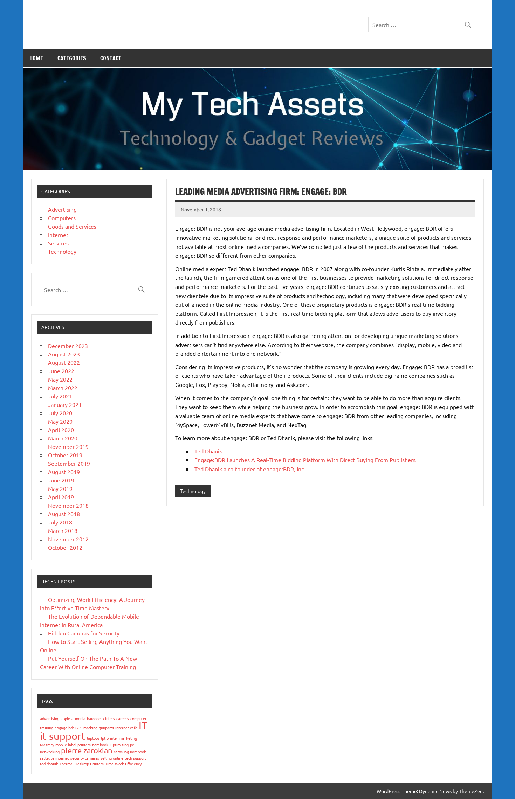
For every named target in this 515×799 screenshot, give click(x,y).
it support (62, 736)
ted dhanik (49, 763)
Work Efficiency (128, 763)
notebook (100, 745)
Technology (193, 491)
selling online (112, 758)
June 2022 (61, 370)
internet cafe (126, 727)
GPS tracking (86, 727)
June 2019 (61, 480)
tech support (135, 758)
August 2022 (64, 362)
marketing (128, 738)
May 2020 (60, 421)
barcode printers (101, 718)
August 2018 (64, 513)
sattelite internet (54, 758)
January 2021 (65, 404)
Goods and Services (72, 226)
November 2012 (68, 538)
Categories (71, 58)
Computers (62, 217)
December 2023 (68, 345)
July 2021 (60, 396)
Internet (58, 234)
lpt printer (109, 738)
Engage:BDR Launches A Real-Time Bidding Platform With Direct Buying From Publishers (305, 459)
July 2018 (60, 522)
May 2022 (60, 379)
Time (109, 763)
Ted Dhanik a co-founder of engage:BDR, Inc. (249, 468)
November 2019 (68, 446)
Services (58, 242)
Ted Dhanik (208, 450)
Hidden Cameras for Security (83, 633)
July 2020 (60, 412)
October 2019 (65, 454)
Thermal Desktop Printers (82, 763)
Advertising (62, 209)
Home (36, 58)
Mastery (47, 745)
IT (143, 725)
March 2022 (62, 387)
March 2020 (62, 438)
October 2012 (65, 547)
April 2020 (61, 429)
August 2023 (64, 353)
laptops (93, 738)
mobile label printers (73, 745)
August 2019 (64, 471)
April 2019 (61, 496)
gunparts (106, 727)
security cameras (84, 758)
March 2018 (62, 530)
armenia (78, 718)
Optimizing (119, 745)
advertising (49, 718)
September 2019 (69, 463)
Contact (110, 58)
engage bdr (64, 727)
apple (65, 718)
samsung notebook (130, 752)
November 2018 (68, 505)
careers (122, 718)
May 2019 (60, 488)
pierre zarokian (86, 750)
